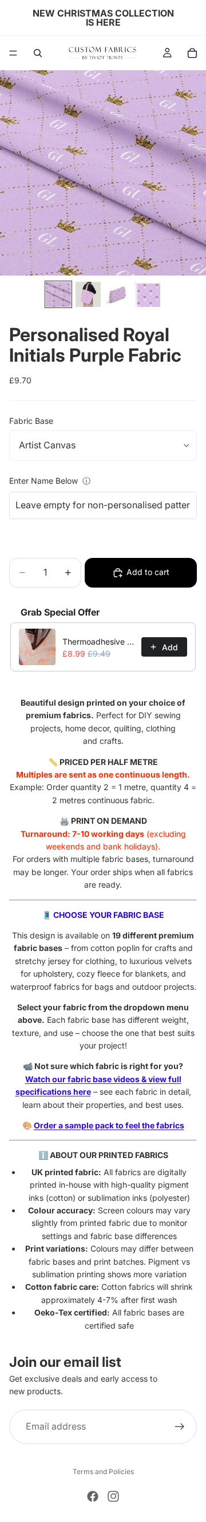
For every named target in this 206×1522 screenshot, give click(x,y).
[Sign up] (180, 1427)
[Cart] (192, 53)
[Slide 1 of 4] (58, 294)
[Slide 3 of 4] (117, 294)
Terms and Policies (103, 1471)
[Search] (37, 53)
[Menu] (13, 53)
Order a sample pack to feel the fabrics (109, 1125)
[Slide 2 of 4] (88, 294)
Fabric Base (31, 421)
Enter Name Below (43, 480)
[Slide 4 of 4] (147, 294)
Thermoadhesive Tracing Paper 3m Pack (98, 641)
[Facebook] (93, 1496)
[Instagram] (113, 1496)
